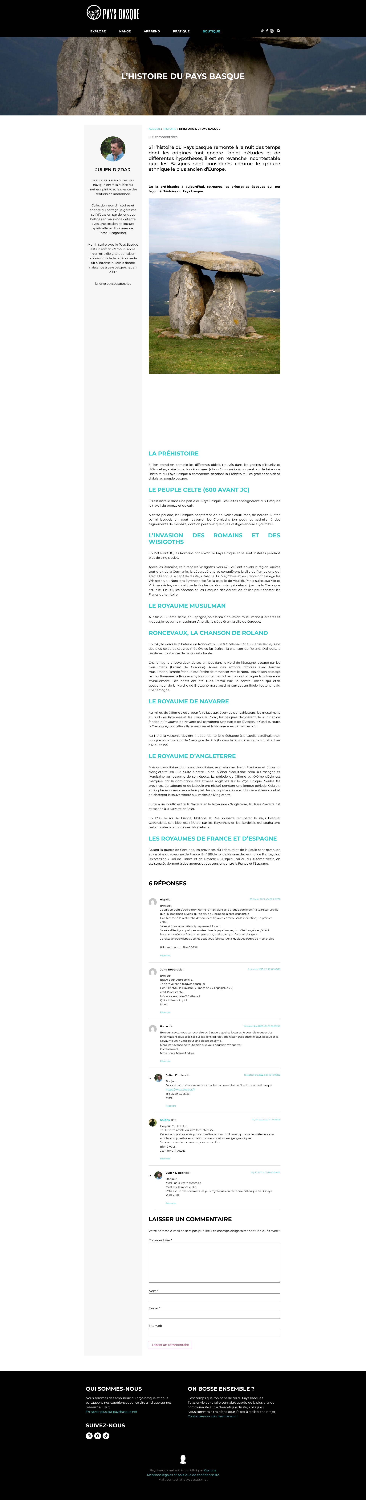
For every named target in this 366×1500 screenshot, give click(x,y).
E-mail (154, 1308)
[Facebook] (97, 1435)
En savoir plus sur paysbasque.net (111, 1412)
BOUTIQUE (211, 31)
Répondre (165, 955)
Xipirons (210, 1470)
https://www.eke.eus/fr (181, 1089)
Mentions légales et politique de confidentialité (183, 1475)
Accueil (155, 129)
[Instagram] (89, 1435)
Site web (155, 1325)
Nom (153, 1291)
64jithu (165, 1120)
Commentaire (160, 1240)
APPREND (152, 31)
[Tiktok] (106, 1435)
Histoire (169, 129)
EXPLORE (98, 31)
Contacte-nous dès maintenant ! (213, 1416)
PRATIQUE (181, 31)
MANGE (125, 31)
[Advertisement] (216, 12)
